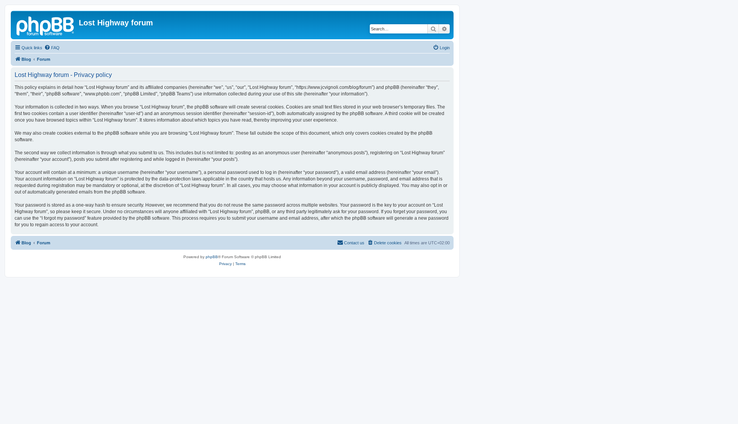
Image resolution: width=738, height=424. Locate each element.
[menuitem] (52, 47)
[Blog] (46, 25)
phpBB (212, 257)
